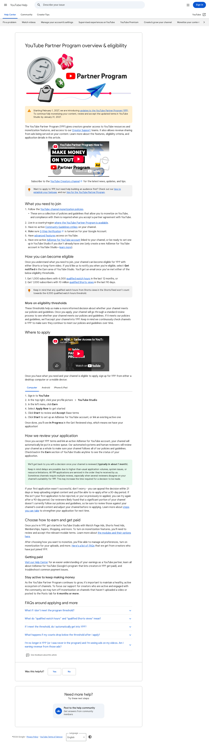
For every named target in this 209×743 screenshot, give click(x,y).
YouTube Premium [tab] (129, 22)
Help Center (10, 14)
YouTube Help (18, 5)
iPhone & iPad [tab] (60, 387)
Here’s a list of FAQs (83, 545)
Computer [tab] (32, 387)
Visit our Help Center (36, 562)
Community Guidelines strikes (61, 227)
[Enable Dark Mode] (90, 737)
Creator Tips (43, 14)
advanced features (44, 235)
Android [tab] (46, 387)
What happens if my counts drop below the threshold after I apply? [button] (62, 634)
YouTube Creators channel (65, 181)
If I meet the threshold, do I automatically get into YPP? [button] (55, 626)
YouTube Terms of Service (51, 737)
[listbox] (76, 737)
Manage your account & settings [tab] (57, 22)
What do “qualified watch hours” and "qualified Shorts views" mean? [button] (63, 618)
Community (26, 14)
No (69, 671)
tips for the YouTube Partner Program (86, 192)
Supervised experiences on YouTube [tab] (97, 22)
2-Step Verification (50, 231)
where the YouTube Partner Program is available (81, 222)
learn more (65, 247)
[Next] (202, 22)
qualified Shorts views (81, 282)
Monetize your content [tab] (188, 22)
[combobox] (94, 4)
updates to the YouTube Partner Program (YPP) (104, 110)
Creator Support (81, 130)
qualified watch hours (78, 278)
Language (73, 733)
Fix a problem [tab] (9, 22)
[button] (5, 5)
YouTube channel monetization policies (61, 209)
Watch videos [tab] (28, 22)
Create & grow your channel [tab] (158, 22)
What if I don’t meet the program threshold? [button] (49, 610)
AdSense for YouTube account (63, 240)
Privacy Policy (32, 737)
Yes (54, 671)
